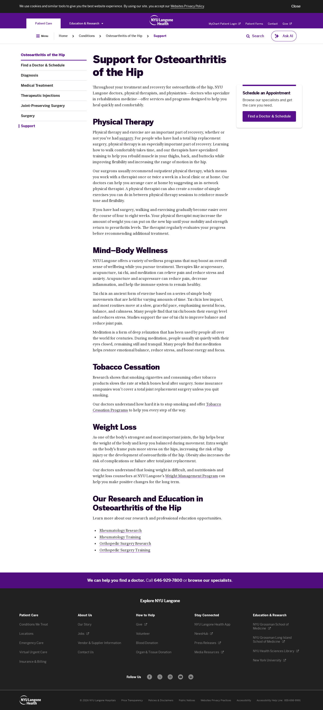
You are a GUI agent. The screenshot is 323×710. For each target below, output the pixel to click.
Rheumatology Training (120, 537)
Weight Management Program (191, 476)
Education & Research (84, 23)
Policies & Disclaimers (160, 700)
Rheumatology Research (121, 531)
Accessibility (244, 700)
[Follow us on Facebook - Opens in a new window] (149, 676)
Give (286, 23)
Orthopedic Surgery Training (125, 550)
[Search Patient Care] (248, 36)
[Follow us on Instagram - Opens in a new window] (170, 676)
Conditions (87, 36)
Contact (273, 23)
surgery (126, 139)
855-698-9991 (292, 700)
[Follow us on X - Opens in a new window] (159, 676)
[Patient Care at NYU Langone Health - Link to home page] (161, 20)
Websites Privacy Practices (216, 700)
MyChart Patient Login (223, 23)
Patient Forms (254, 23)
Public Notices (187, 700)
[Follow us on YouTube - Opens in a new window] (180, 676)
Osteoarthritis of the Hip (124, 36)
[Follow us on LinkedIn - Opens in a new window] (190, 676)
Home (63, 36)
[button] (296, 6)
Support (160, 36)
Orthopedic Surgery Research (125, 544)
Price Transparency (132, 700)
